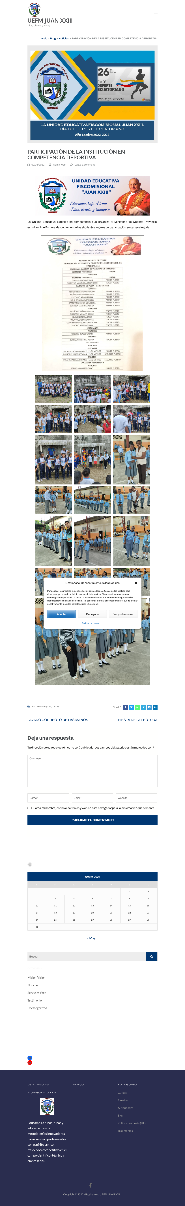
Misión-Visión (36, 977)
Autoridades (125, 1107)
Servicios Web (36, 993)
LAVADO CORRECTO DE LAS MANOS (57, 720)
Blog (120, 1115)
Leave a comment (84, 164)
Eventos (123, 1100)
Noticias (54, 706)
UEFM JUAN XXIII (50, 20)
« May (91, 938)
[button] (136, 583)
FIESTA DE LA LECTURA (138, 720)
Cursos (122, 1092)
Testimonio (34, 1000)
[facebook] (90, 1185)
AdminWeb (59, 164)
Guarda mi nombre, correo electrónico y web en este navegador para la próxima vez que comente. (93, 808)
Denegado (92, 614)
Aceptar (61, 614)
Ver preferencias (123, 614)
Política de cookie (91, 623)
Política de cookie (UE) (132, 1123)
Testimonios (125, 1130)
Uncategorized (37, 1008)
